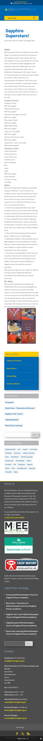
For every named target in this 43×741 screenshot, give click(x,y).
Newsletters (12, 368)
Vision (16, 472)
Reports (29, 464)
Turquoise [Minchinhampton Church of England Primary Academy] (22, 596)
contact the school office (14, 517)
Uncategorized (29, 41)
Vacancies (32, 468)
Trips (13, 468)
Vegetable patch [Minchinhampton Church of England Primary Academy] (21, 624)
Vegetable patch (11, 420)
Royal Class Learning (13, 425)
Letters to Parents (14, 361)
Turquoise (9, 402)
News (7, 457)
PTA (14, 464)
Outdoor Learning (26, 457)
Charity (25, 449)
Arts (19, 449)
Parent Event (9, 461)
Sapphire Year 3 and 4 (14, 414)
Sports (7, 468)
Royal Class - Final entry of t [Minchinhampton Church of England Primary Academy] (21, 606)
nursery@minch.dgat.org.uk (15, 718)
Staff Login (20, 727)
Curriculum (33, 449)
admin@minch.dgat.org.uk (15, 702)
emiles (8, 41)
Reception (21, 464)
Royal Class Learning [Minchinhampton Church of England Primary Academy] (22, 632)
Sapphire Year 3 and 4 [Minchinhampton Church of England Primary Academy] (22, 615)
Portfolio (8, 464)
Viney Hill (8, 472)
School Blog (11, 376)
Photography (20, 461)
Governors (17, 453)
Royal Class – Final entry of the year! (20, 408)
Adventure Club (10, 449)
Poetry (29, 461)
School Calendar (13, 384)
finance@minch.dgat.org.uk (15, 710)
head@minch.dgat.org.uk (14, 661)
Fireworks (8, 453)
